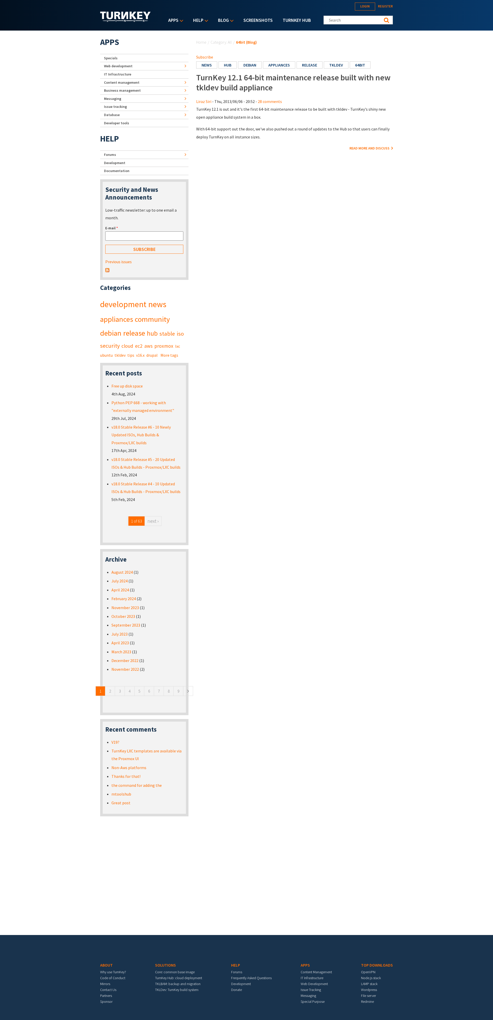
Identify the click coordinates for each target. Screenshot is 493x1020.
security (110, 345)
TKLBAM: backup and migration (178, 983)
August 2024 (122, 572)
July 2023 (119, 634)
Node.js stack (371, 978)
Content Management (316, 972)
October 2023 (123, 616)
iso (180, 333)
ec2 (139, 346)
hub (227, 65)
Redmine (367, 1001)
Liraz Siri (203, 101)
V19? (115, 742)
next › (153, 521)
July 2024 (119, 580)
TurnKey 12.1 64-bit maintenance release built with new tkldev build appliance (293, 82)
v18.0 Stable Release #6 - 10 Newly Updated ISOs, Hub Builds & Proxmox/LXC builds (141, 434)
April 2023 (120, 642)
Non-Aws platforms (128, 767)
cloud (127, 346)
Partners (106, 995)
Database (112, 114)
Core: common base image (175, 972)
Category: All (221, 42)
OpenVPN (368, 972)
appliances (279, 65)
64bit (360, 65)
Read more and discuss (369, 148)
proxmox (163, 346)
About (106, 965)
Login (365, 6)
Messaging (112, 98)
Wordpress (369, 989)
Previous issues (118, 261)
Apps (172, 20)
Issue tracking (115, 106)
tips (130, 355)
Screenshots (258, 20)
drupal (152, 355)
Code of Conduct (112, 978)
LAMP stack (369, 983)
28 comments (270, 101)
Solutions (165, 965)
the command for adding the (136, 785)
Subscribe (204, 57)
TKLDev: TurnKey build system (176, 989)
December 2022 (124, 660)
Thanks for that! (125, 776)
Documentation (116, 170)
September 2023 (125, 625)
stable (167, 333)
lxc (177, 346)
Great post (120, 802)
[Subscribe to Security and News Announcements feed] (107, 269)
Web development (118, 66)
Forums (110, 154)
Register (385, 6)
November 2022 (125, 669)
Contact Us (108, 989)
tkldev (336, 65)
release (309, 65)
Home (201, 42)
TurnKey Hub (297, 20)
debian (249, 65)
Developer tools (116, 123)
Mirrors (105, 983)
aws (148, 346)
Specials (111, 58)
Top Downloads (377, 965)
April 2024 (120, 589)
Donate (236, 989)
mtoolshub (121, 794)
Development (114, 162)
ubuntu (106, 355)
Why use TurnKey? (113, 972)
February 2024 (123, 598)
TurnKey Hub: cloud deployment (178, 978)
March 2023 (121, 651)
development (123, 304)
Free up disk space (127, 386)
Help (197, 20)
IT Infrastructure (117, 74)
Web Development (314, 983)
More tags (169, 355)
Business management (122, 90)
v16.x (140, 355)
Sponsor (106, 1001)
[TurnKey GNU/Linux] (125, 20)
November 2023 (125, 607)
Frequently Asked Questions (251, 978)
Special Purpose (313, 1001)
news (207, 65)
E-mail (111, 228)
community (152, 319)
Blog (222, 20)
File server (368, 995)
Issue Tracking (311, 989)
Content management (121, 82)
